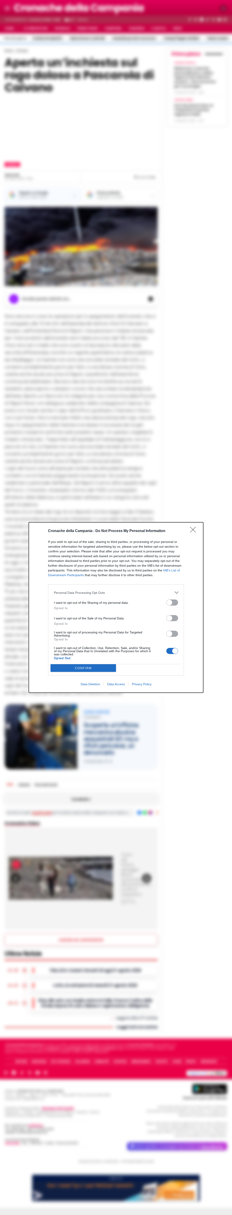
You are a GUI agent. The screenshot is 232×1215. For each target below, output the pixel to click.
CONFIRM (83, 668)
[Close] (194, 531)
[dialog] (116, 607)
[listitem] (116, 592)
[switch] (172, 602)
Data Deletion (90, 684)
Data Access (116, 684)
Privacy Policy (142, 684)
